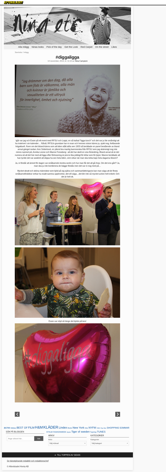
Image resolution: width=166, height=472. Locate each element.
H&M (39, 427)
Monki (70, 428)
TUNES (101, 431)
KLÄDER (50, 427)
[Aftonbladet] (13, 2)
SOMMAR (124, 428)
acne (7, 427)
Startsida (18, 52)
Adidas (13, 428)
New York (78, 427)
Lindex (63, 427)
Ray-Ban (103, 428)
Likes (114, 47)
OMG (98, 428)
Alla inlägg (23, 47)
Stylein (69, 432)
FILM (31, 427)
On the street (102, 47)
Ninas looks (38, 47)
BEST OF (22, 427)
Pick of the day (54, 47)
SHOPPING (113, 427)
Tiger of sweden (80, 431)
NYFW (92, 427)
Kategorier (95, 439)
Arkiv (50, 439)
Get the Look (71, 47)
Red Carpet (86, 47)
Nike (86, 428)
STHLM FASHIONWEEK (56, 432)
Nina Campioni (81, 61)
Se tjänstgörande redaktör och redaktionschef (28, 461)
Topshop (93, 432)
